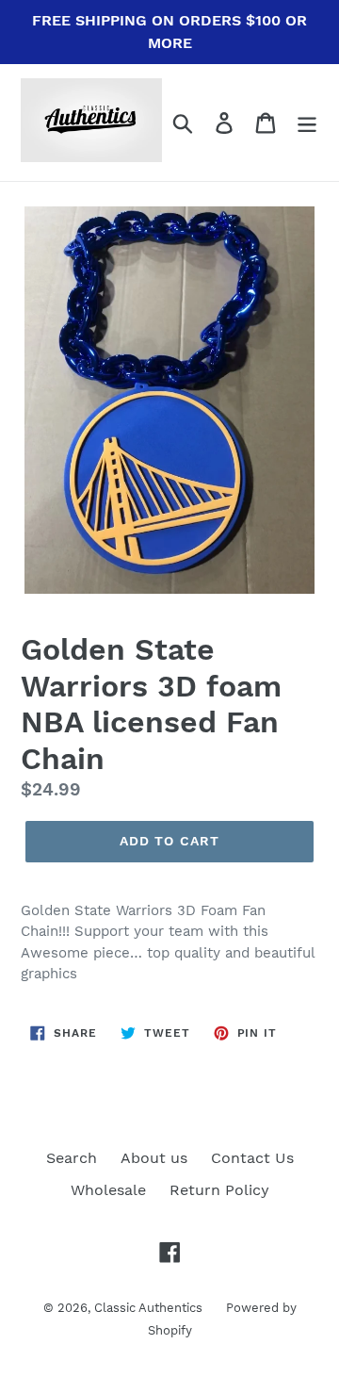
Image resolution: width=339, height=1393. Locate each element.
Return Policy (219, 1190)
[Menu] (307, 123)
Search (71, 1158)
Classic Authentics (148, 1308)
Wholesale (108, 1190)
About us (154, 1158)
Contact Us (252, 1158)
